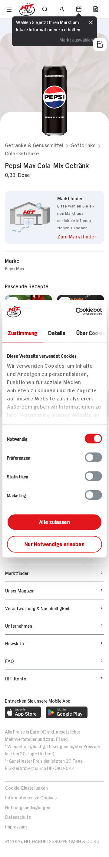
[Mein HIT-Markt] (79, 9)
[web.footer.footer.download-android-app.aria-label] (67, 712)
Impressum (16, 826)
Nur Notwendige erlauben (54, 543)
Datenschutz (18, 816)
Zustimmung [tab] (22, 332)
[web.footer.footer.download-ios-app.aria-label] (23, 712)
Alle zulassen (54, 521)
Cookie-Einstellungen (26, 787)
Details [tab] (56, 332)
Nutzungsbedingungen (27, 807)
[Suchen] (45, 9)
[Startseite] (27, 9)
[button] (34, 145)
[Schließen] (91, 22)
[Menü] (9, 9)
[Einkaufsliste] (96, 9)
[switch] (93, 457)
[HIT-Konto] (62, 9)
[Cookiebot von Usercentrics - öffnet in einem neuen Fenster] (77, 311)
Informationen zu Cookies (31, 797)
